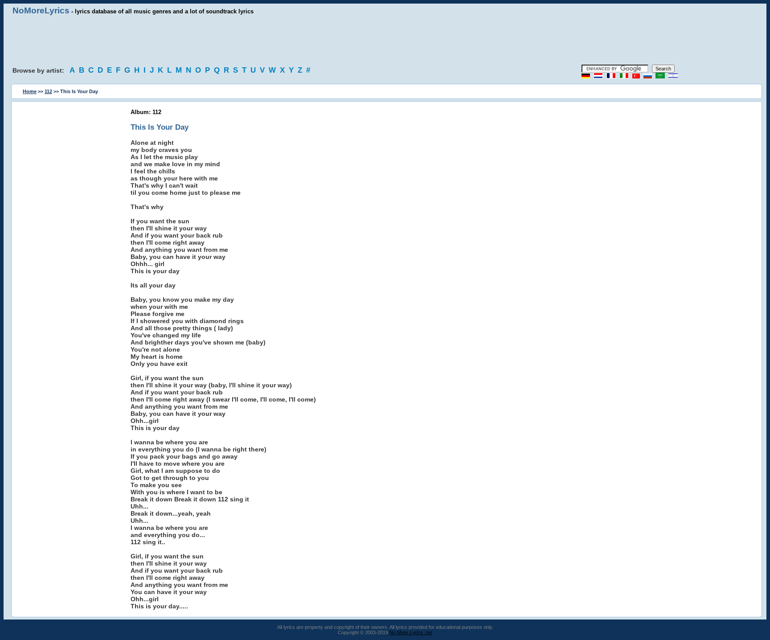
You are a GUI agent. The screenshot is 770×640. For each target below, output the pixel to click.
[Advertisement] (385, 40)
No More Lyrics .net (410, 632)
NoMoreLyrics (41, 10)
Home (30, 91)
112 (48, 91)
